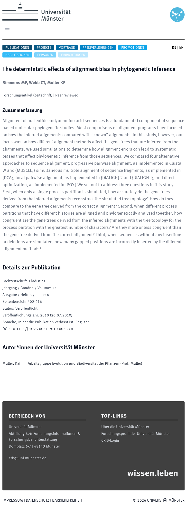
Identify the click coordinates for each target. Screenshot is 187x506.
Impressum (12, 501)
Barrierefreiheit (67, 501)
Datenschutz (37, 501)
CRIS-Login (110, 441)
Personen (45, 55)
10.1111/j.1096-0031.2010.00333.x (42, 329)
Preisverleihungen (98, 47)
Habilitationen (17, 55)
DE (174, 48)
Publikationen (17, 47)
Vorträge (67, 47)
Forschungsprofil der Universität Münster (135, 434)
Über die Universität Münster (125, 427)
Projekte (44, 47)
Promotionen (132, 47)
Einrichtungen (73, 55)
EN (181, 48)
